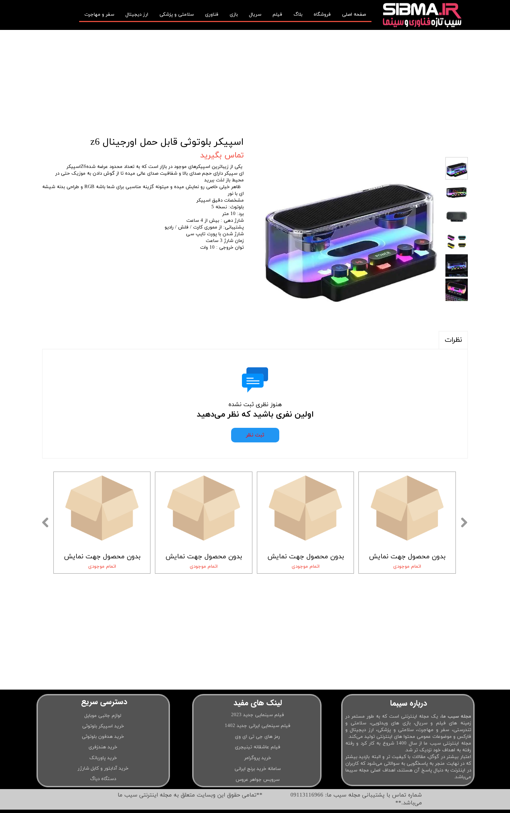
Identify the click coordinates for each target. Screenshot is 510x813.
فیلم (277, 14)
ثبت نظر (255, 435)
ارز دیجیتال (136, 14)
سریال (255, 14)
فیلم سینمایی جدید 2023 (257, 715)
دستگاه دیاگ (103, 779)
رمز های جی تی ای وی (257, 736)
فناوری (211, 14)
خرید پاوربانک (103, 758)
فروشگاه (322, 14)
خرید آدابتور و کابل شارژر (103, 768)
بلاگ (297, 14)
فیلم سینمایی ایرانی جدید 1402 (257, 726)
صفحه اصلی (354, 14)
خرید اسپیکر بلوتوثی (103, 726)
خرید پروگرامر (257, 758)
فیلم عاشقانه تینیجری (257, 747)
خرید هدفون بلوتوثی (103, 736)
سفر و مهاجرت (99, 14)
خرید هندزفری (102, 747)
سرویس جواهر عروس (258, 779)
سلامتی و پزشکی (176, 14)
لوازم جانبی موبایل (102, 715)
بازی (234, 14)
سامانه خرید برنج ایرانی (257, 769)
